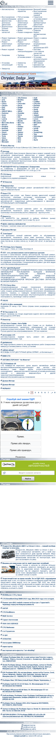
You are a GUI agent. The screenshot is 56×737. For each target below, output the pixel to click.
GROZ (20, 111)
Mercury (21, 123)
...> (52, 393)
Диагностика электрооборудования (25, 27)
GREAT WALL (7, 111)
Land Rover (22, 119)
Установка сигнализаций (7, 64)
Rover (20, 128)
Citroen (4, 106)
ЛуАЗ (36, 140)
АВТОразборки (9, 654)
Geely (36, 109)
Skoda (36, 130)
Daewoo (37, 106)
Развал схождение (25, 32)
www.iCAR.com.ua (35, 736)
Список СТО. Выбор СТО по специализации (23, 6)
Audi (35, 98)
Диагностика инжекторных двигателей (23, 23)
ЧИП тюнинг (38, 63)
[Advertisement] (28, 514)
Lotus (4, 121)
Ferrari (36, 107)
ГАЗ (35, 138)
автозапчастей (38, 465)
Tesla (4, 136)
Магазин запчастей (6, 31)
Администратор (29, 725)
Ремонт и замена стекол (40, 39)
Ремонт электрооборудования (25, 50)
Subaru (4, 134)
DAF (3, 107)
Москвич (5, 142)
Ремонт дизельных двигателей (25, 39)
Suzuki (20, 134)
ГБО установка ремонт (23, 18)
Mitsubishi (37, 123)
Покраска (37, 30)
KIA (19, 117)
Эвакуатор (6, 69)
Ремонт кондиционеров (40, 43)
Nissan (4, 125)
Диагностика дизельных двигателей (6, 23)
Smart (4, 132)
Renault (5, 128)
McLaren (37, 121)
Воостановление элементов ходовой (40, 13)
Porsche (37, 127)
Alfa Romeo (22, 98)
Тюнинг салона (39, 55)
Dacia (20, 106)
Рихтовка (37, 50)
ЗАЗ (19, 140)
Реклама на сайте (29, 729)
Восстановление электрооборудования (9, 18)
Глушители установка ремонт (40, 18)
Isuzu (4, 115)
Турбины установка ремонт (25, 56)
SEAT (20, 130)
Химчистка (22, 63)
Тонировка (6, 55)
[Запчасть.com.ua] (8, 467)
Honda (36, 111)
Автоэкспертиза (8, 9)
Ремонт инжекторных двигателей (7, 44)
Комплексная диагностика (39, 27)
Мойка (20, 30)
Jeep (4, 117)
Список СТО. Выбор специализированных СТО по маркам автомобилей (26, 94)
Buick (4, 102)
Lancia (4, 119)
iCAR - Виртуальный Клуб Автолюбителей (28, 731)
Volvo (4, 138)
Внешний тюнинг (40, 9)
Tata (35, 134)
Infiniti (36, 113)
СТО (3, 592)
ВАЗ (19, 138)
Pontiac (21, 127)
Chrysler (37, 104)
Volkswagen (38, 136)
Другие (4, 140)
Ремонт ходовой (8, 50)
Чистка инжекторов (22, 66)
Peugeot (5, 127)
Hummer (5, 113)
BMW (36, 100)
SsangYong (38, 132)
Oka (19, 125)
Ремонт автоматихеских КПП (40, 34)
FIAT (3, 109)
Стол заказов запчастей (39, 52)
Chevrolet (21, 104)
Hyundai (21, 113)
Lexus (36, 119)
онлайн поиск (39, 463)
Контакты (28, 722)
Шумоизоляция (39, 67)
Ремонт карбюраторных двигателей (24, 44)
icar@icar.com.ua (29, 727)
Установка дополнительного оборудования (40, 59)
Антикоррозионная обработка (25, 10)
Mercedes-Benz (8, 123)
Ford (19, 109)
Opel (35, 125)
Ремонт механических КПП (41, 47)
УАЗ (19, 142)
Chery (4, 104)
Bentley (21, 100)
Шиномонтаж (39, 65)
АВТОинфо (7, 543)
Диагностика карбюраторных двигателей (40, 23)
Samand (5, 130)
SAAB (36, 128)
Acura (4, 98)
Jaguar (36, 115)
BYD (19, 102)
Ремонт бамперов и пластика (8, 39)
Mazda (20, 121)
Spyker (20, 132)
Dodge (20, 107)
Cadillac (37, 102)
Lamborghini (38, 117)
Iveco (20, 115)
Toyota (20, 136)
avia (3, 100)
